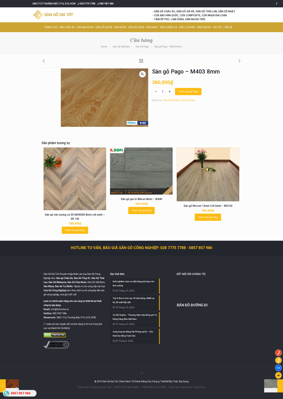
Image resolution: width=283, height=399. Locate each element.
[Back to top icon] (141, 373)
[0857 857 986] (278, 353)
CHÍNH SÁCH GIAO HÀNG (126, 387)
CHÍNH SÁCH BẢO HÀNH (154, 387)
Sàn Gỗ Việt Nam (121, 46)
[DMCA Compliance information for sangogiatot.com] (56, 347)
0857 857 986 (106, 3)
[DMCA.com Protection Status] (55, 336)
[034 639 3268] (278, 360)
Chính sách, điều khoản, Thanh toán (187, 387)
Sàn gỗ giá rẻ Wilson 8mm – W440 (141, 199)
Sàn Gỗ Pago (142, 46)
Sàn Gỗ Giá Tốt (51, 274)
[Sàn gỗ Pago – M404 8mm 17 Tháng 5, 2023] (273, 385)
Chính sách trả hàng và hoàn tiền (94, 387)
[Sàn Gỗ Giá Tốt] (53, 14)
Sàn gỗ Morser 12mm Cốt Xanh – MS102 (208, 205)
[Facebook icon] (276, 3)
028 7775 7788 (87, 3)
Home (104, 46)
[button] (142, 74)
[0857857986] (278, 368)
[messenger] (278, 375)
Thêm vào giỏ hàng (188, 91)
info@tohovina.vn (60, 309)
